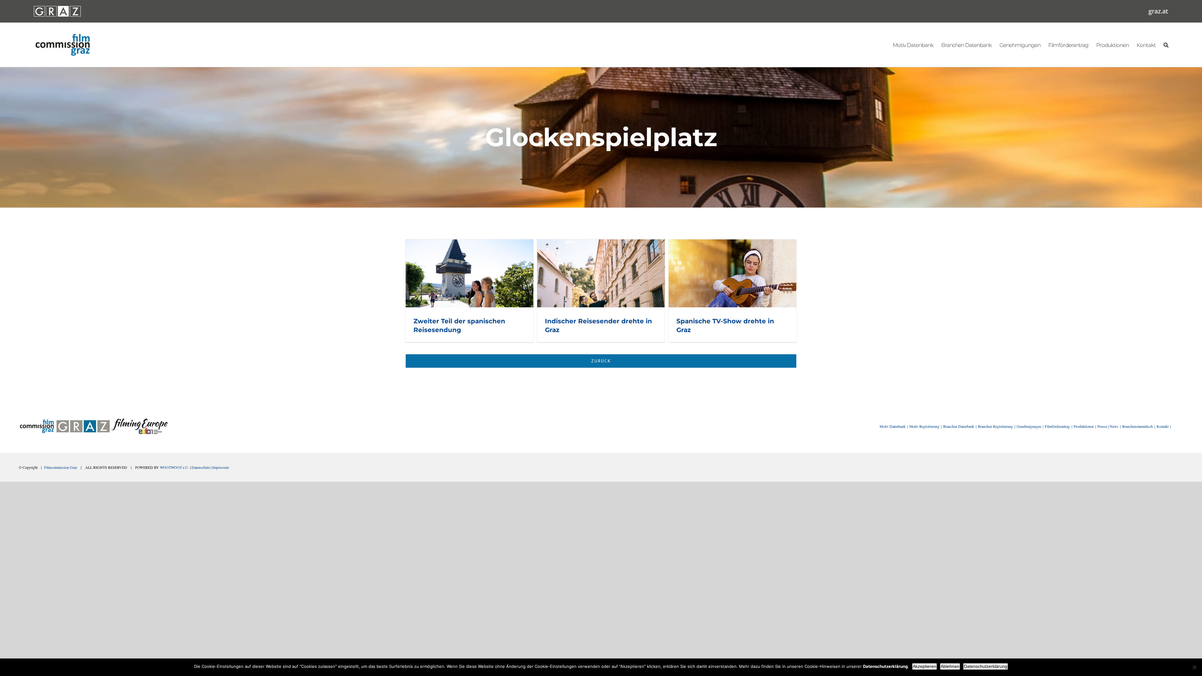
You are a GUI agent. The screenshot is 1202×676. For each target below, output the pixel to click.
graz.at (1158, 11)
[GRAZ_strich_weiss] (57, 8)
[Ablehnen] (1194, 667)
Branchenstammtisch (1137, 426)
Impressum (220, 467)
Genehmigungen (1029, 426)
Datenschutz (201, 467)
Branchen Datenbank (958, 426)
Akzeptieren (924, 666)
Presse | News (1107, 426)
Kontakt (1163, 426)
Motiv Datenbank (893, 426)
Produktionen (1084, 426)
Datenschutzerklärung (985, 666)
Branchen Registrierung (995, 426)
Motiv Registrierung (924, 426)
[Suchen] (1165, 45)
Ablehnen (950, 666)
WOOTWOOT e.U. (174, 467)
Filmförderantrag (1057, 426)
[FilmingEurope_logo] (139, 420)
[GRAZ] (83, 420)
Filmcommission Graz (60, 467)
